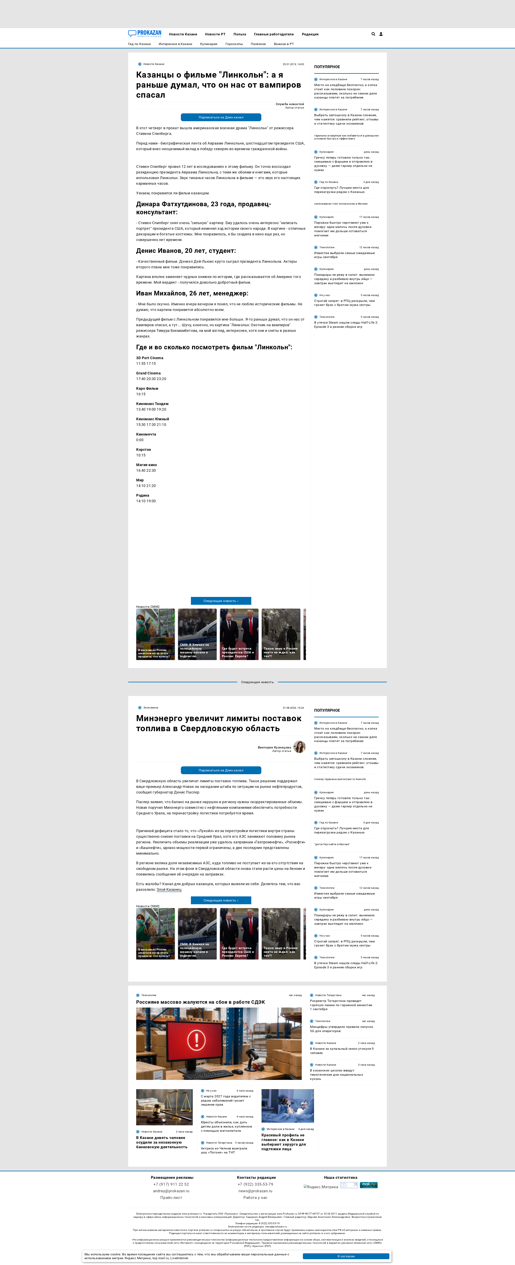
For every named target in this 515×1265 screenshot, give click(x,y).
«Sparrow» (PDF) (261, 1246)
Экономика (150, 707)
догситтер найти (326, 844)
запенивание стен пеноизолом (334, 203)
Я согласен (346, 1256)
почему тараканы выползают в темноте (340, 779)
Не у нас (324, 295)
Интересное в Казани (333, 79)
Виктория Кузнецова (274, 747)
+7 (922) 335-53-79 (255, 1184)
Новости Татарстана (328, 995)
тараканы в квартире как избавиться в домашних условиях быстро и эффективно (346, 137)
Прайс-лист (171, 1197)
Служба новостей (290, 104)
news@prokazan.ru (255, 1191)
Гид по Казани (328, 181)
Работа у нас (255, 1197)
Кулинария (326, 151)
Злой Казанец (169, 889)
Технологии (327, 247)
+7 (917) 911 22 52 (171, 1184)
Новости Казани (153, 64)
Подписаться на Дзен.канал (221, 117)
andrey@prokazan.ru (171, 1191)
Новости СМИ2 (148, 607)
